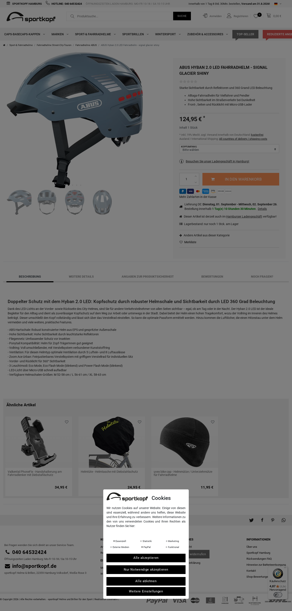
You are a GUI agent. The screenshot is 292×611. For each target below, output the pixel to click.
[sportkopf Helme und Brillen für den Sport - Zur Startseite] (32, 17)
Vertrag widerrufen (191, 554)
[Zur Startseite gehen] (4, 45)
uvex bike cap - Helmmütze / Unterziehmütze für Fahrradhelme (183, 473)
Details (262, 209)
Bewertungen (212, 276)
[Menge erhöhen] (196, 176)
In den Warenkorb (243, 179)
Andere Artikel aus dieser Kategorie (206, 235)
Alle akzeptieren (146, 558)
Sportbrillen (133, 34)
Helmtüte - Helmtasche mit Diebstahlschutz (109, 471)
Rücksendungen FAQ (259, 558)
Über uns (251, 546)
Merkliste (190, 242)
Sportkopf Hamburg (27, 3)
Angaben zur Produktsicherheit (148, 276)
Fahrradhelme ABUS (86, 45)
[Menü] (285, 568)
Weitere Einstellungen (146, 591)
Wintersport (166, 34)
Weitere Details (81, 276)
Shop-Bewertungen (258, 576)
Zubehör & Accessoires (205, 34)
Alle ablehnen (145, 581)
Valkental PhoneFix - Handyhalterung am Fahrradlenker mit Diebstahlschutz (35, 473)
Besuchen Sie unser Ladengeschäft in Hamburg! (217, 161)
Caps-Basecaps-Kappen (22, 34)
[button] (251, 518)
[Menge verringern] (196, 182)
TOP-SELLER (245, 34)
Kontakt (251, 570)
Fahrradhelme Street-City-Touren (54, 45)
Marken (58, 34)
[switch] (278, 594)
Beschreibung (30, 276)
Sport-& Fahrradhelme (93, 34)
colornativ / (113, 599)
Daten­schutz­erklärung (123, 532)
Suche (182, 16)
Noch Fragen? (262, 276)
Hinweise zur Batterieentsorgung (266, 564)
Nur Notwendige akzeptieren (146, 569)
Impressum (149, 532)
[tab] (29, 276)
